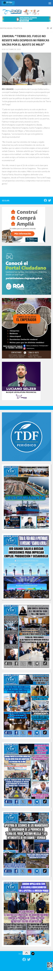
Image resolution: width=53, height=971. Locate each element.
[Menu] (50, 3)
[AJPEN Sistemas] (32, 954)
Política (18, 28)
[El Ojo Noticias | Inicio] (10, 3)
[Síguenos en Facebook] (45, 200)
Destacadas (6, 28)
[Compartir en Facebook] (48, 28)
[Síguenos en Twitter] (49, 200)
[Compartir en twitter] (51, 28)
